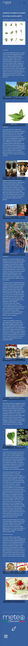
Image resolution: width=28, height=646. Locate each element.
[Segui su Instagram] (6, 636)
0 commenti (20, 20)
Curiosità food (13, 20)
